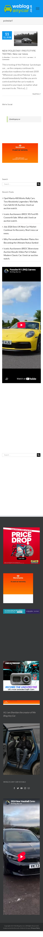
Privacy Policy (35, 928)
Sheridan (7, 57)
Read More (36, 94)
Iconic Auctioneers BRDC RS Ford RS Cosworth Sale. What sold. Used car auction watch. (21, 217)
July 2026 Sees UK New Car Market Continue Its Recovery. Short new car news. (21, 230)
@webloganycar (14, 119)
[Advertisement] (21, 423)
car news (30, 57)
